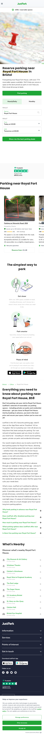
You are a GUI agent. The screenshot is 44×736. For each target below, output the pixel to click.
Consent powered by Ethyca (32, 732)
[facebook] (3, 672)
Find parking (22, 93)
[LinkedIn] (15, 672)
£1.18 (19, 250)
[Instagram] (7, 672)
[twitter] (11, 672)
